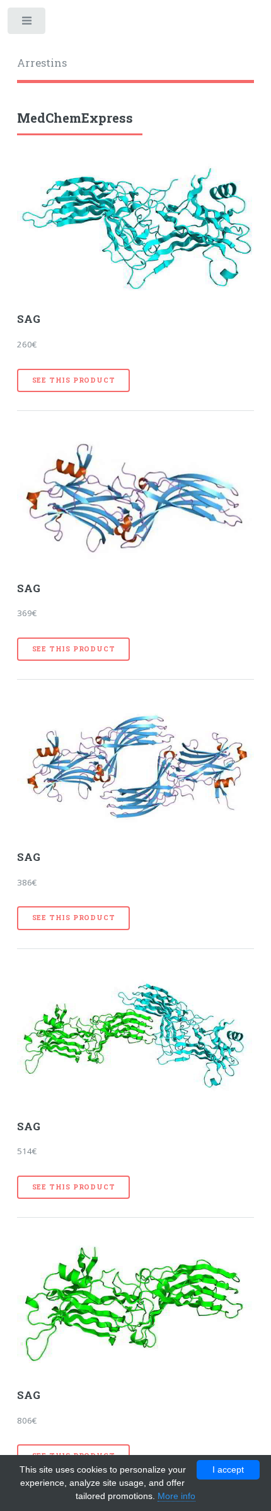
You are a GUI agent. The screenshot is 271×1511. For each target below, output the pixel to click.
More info (176, 1496)
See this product (73, 380)
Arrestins (42, 63)
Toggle (27, 23)
